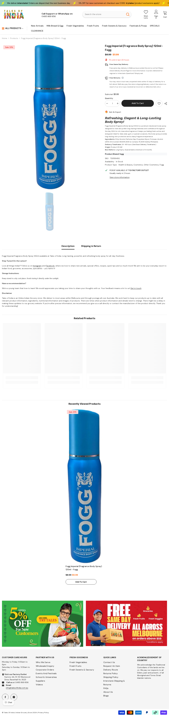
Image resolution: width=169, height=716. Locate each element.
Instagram (37, 266)
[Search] (107, 14)
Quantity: (109, 98)
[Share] (164, 103)
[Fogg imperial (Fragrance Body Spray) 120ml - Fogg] (85, 486)
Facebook (50, 266)
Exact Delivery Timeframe (145, 144)
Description (68, 246)
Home (4, 38)
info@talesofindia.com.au (17, 688)
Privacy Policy (43, 712)
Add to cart (138, 103)
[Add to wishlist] (159, 103)
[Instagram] (14, 697)
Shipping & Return (91, 246)
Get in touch (135, 288)
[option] (49, 117)
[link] (22, 377)
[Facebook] (5, 697)
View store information (120, 177)
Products (14, 38)
